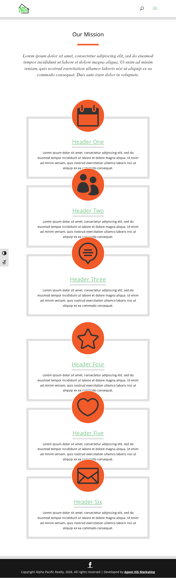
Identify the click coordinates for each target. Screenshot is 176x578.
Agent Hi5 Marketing (139, 572)
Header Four (88, 364)
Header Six (88, 501)
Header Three (88, 279)
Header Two (88, 210)
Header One (88, 141)
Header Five (88, 433)
